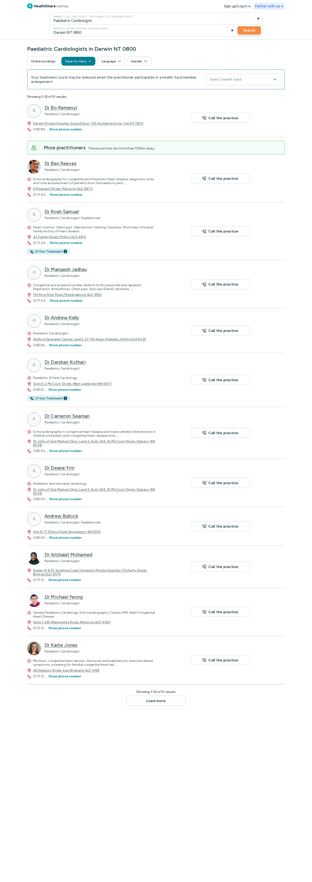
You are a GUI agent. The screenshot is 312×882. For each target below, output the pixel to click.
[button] (43, 61)
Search (249, 30)
